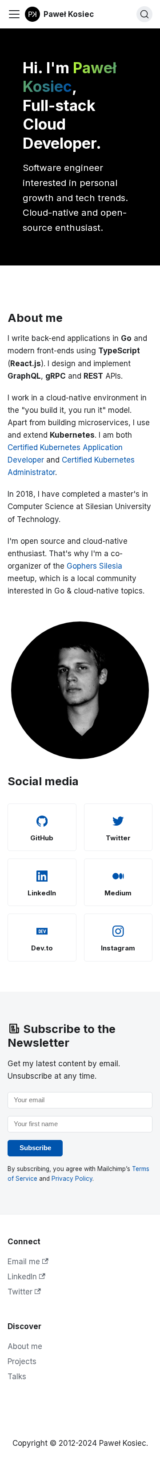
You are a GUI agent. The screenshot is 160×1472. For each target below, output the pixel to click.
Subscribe (35, 1147)
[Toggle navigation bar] (14, 14)
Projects (22, 1361)
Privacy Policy (72, 1178)
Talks (17, 1376)
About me (25, 1346)
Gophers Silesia (94, 566)
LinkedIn (22, 1276)
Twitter (20, 1291)
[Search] (144, 14)
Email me (24, 1261)
